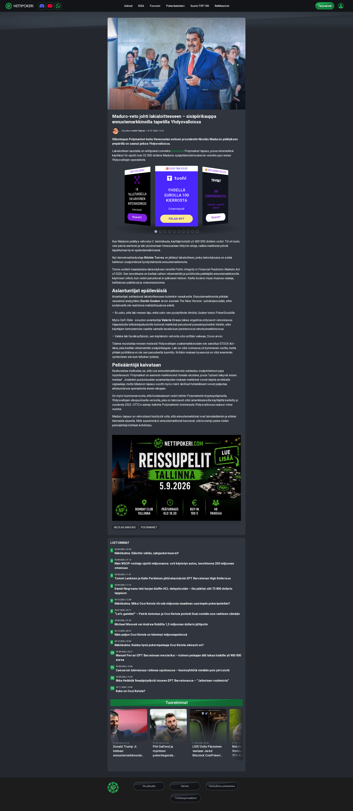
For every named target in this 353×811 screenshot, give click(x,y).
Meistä (185, 786)
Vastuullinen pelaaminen (222, 786)
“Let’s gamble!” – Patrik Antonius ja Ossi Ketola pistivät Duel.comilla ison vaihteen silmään (177, 614)
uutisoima (177, 151)
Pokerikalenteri (175, 5)
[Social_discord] (42, 6)
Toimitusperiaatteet (185, 798)
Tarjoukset (324, 5)
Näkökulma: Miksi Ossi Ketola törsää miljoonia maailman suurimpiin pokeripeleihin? (172, 603)
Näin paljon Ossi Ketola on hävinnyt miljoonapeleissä (151, 634)
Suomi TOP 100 (199, 5)
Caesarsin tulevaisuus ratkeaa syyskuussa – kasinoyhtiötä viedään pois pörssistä (172, 670)
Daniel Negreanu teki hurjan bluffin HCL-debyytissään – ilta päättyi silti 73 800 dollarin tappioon (173, 591)
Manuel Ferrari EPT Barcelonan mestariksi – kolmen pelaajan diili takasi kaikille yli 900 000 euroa (178, 658)
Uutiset (128, 5)
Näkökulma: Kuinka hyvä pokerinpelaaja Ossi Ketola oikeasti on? (159, 645)
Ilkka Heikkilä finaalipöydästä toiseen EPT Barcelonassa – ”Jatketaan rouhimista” (172, 680)
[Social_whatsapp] (58, 6)
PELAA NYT (137, 217)
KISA (141, 5)
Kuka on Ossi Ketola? (130, 691)
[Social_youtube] (50, 6)
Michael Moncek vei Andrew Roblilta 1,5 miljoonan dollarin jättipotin (161, 624)
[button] (340, 5)
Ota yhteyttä (148, 786)
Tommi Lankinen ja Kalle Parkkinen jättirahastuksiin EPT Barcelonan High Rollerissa (173, 578)
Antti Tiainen (139, 131)
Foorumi (155, 5)
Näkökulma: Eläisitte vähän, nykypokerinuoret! (147, 553)
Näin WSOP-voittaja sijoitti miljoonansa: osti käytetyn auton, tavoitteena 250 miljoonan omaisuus (174, 566)
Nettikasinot (222, 5)
